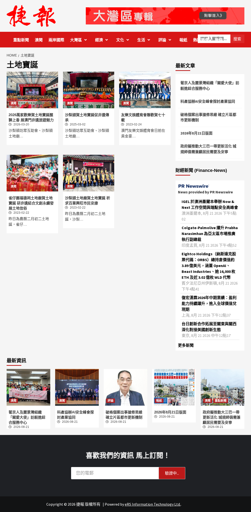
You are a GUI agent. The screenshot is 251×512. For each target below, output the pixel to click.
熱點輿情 (201, 40)
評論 (162, 40)
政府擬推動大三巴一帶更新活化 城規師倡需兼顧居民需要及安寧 (208, 149)
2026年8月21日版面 (196, 133)
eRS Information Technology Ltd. (153, 504)
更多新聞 (186, 345)
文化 (120, 40)
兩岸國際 (56, 40)
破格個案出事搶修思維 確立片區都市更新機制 (208, 117)
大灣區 (76, 40)
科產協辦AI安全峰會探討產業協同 (207, 101)
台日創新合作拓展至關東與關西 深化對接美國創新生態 (209, 326)
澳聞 (39, 40)
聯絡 (219, 40)
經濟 (99, 40)
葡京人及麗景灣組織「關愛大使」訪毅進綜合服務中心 (209, 85)
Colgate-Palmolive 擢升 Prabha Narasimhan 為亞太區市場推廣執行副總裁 (210, 233)
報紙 (183, 40)
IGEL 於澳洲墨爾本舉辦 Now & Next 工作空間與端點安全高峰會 (210, 204)
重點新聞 (21, 40)
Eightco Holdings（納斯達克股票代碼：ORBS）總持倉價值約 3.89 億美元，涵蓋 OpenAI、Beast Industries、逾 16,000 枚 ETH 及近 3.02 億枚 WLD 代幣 (209, 265)
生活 (141, 40)
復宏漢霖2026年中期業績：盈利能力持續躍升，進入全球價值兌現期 (209, 303)
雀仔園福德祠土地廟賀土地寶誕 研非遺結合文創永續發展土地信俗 (31, 203)
